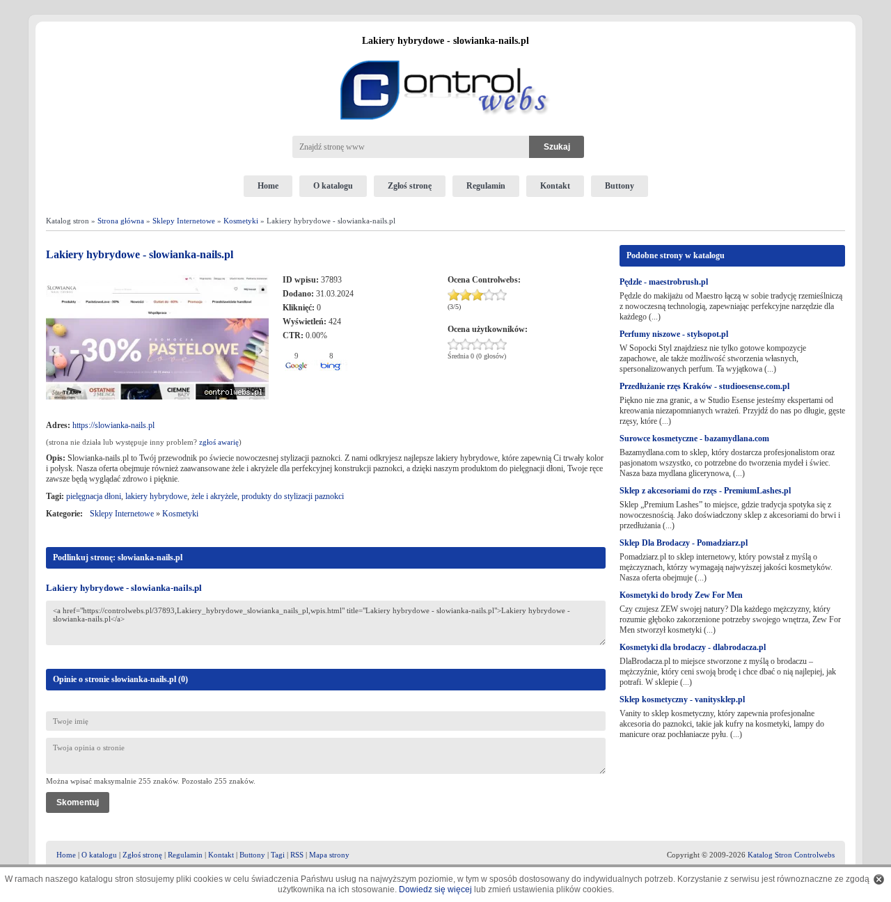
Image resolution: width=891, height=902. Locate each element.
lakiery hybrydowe (156, 496)
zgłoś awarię (219, 442)
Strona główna (120, 220)
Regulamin (485, 186)
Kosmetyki (240, 220)
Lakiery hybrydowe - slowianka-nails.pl (124, 588)
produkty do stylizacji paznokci (293, 496)
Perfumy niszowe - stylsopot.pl (674, 334)
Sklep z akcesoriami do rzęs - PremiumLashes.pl (705, 491)
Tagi (278, 854)
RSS (296, 854)
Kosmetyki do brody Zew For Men (681, 595)
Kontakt (555, 186)
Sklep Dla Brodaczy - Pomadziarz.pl (684, 543)
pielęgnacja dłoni (93, 496)
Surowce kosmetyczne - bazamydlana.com (694, 438)
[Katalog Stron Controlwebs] (445, 55)
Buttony (619, 186)
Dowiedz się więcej (435, 889)
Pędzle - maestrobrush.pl (664, 282)
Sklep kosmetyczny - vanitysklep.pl (682, 699)
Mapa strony (329, 854)
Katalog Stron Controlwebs (791, 854)
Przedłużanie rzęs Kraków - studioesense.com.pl (704, 386)
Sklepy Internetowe (183, 220)
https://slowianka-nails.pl (113, 425)
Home (268, 186)
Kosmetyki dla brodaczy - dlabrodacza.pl (693, 647)
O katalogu (333, 186)
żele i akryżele (214, 496)
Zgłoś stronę (410, 186)
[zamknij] (879, 879)
